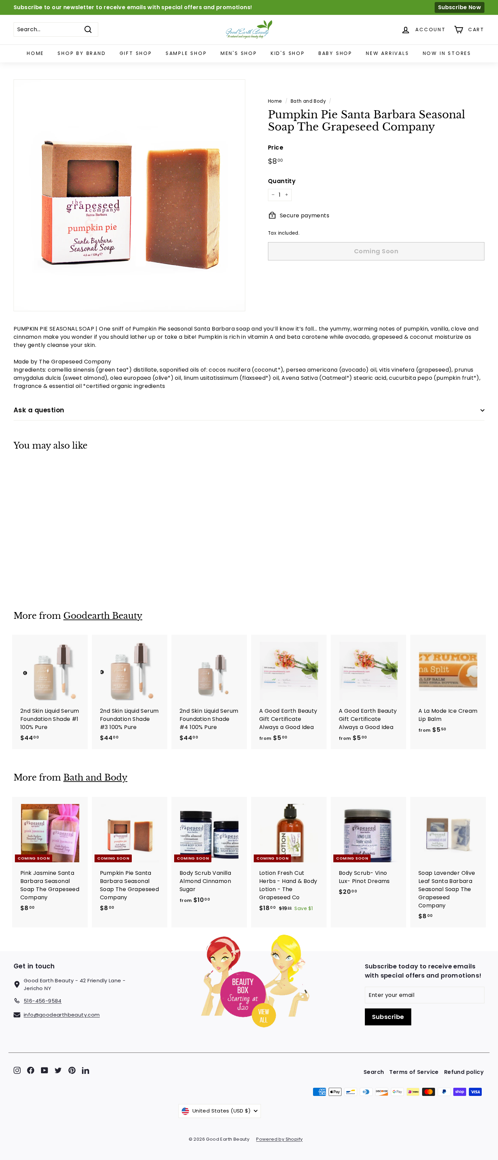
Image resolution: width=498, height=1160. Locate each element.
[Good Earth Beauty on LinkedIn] (85, 1070)
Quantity (281, 181)
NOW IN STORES (447, 53)
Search (374, 1072)
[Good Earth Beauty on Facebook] (30, 1070)
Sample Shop (186, 53)
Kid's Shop (288, 53)
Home (35, 53)
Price (275, 147)
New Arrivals (387, 53)
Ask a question (39, 410)
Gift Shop (136, 53)
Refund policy (464, 1072)
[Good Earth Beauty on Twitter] (58, 1070)
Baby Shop (335, 53)
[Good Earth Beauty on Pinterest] (72, 1070)
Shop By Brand (82, 53)
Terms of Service (413, 1072)
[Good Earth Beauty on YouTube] (44, 1070)
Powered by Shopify (279, 1139)
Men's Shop (239, 53)
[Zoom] (129, 195)
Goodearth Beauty (102, 616)
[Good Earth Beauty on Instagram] (17, 1070)
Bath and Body (308, 101)
